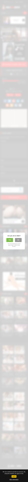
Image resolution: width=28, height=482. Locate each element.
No (18, 240)
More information (14, 479)
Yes (10, 240)
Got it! (14, 476)
